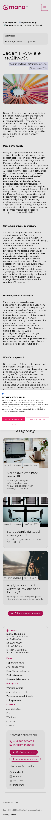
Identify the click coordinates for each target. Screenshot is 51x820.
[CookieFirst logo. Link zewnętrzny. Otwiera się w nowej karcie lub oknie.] (3, 394)
